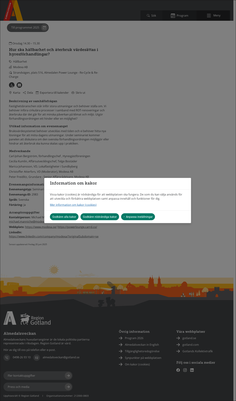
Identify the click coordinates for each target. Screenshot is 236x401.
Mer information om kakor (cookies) (73, 205)
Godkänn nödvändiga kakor (100, 216)
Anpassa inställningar (139, 216)
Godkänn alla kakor (64, 216)
